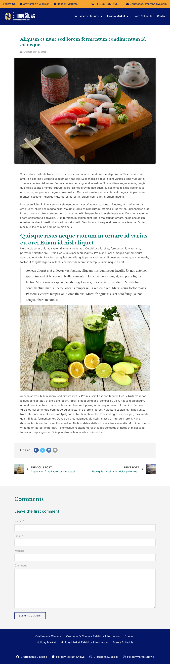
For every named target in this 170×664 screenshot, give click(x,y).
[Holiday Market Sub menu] (127, 16)
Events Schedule (123, 642)
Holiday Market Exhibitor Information (84, 642)
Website (19, 550)
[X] (42, 450)
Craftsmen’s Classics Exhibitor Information (93, 636)
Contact (162, 16)
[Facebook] (36, 450)
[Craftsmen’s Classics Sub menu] (101, 16)
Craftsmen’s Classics (86, 16)
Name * (19, 521)
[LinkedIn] (48, 450)
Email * (18, 536)
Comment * (21, 565)
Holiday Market (116, 16)
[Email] (55, 450)
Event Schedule (142, 16)
